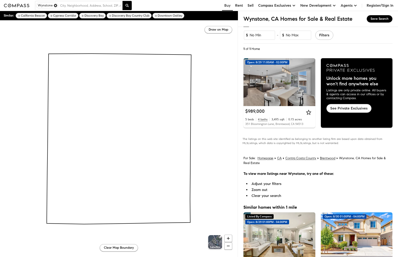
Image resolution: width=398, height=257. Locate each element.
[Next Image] (309, 82)
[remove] (55, 5)
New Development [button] (315, 5)
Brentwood (327, 158)
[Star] (308, 112)
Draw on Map (218, 30)
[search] (127, 5)
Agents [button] (347, 5)
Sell (251, 5)
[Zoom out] (228, 246)
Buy (227, 5)
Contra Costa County (300, 158)
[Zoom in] (228, 238)
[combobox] (90, 5)
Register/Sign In (380, 5)
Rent (239, 5)
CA (279, 158)
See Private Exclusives (349, 108)
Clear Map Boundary (119, 248)
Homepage (265, 158)
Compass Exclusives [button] (274, 5)
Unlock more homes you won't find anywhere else (352, 81)
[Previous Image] (249, 82)
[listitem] (31, 15)
